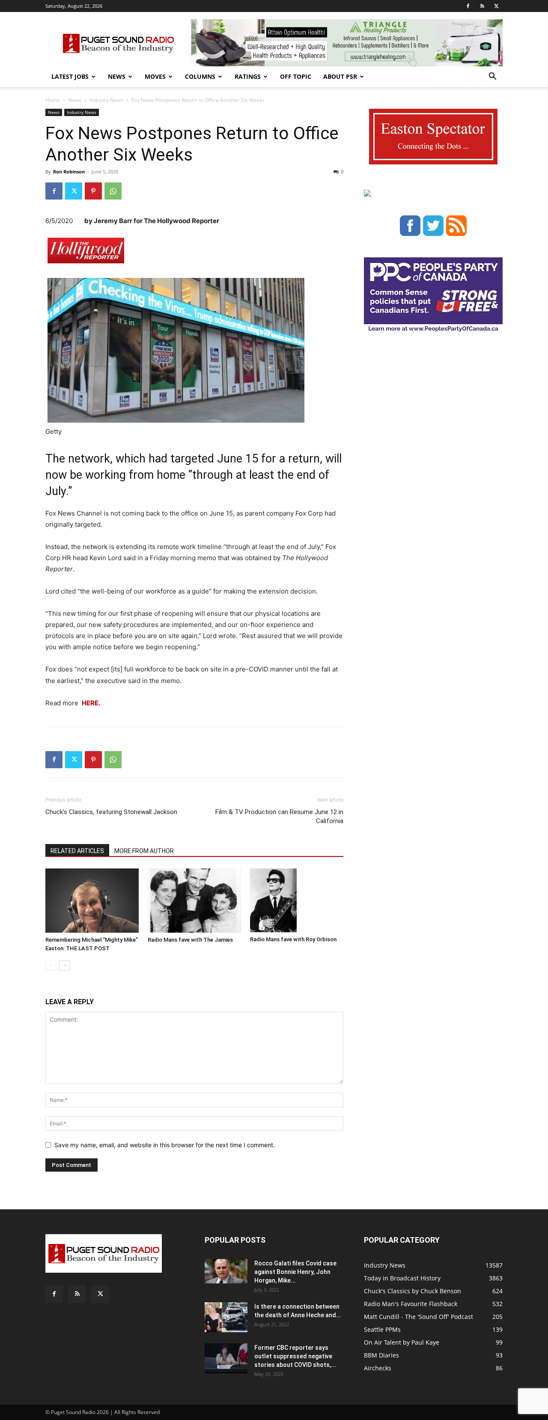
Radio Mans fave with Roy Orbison (293, 939)
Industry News (106, 100)
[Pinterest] (93, 191)
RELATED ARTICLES (77, 850)
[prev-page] (50, 965)
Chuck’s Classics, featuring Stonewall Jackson (111, 812)
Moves (155, 76)
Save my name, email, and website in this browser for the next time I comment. (164, 1145)
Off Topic (295, 76)
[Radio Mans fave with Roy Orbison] (296, 900)
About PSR (340, 76)
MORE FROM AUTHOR (144, 850)
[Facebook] (468, 6)
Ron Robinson (69, 171)
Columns (200, 76)
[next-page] (64, 965)
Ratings (248, 76)
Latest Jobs (70, 76)
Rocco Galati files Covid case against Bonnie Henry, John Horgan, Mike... (295, 1272)
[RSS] (482, 6)
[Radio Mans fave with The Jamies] (194, 900)
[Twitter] (496, 6)
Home (52, 100)
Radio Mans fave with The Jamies (190, 940)
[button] (492, 77)
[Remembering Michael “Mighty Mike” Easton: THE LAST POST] (92, 900)
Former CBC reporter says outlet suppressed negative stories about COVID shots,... (295, 1356)
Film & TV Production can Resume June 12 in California (279, 816)
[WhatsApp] (113, 191)
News (116, 76)
